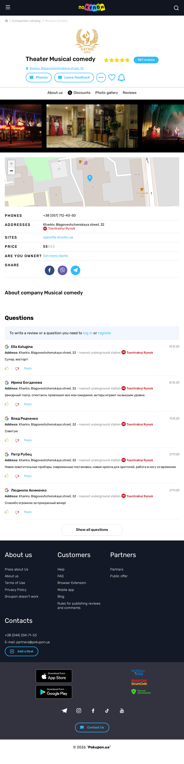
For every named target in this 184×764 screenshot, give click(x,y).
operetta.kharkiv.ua (58, 237)
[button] (89, 178)
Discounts (82, 93)
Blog (61, 596)
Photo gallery (106, 93)
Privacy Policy (15, 590)
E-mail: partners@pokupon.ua (27, 642)
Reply (28, 368)
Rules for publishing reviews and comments (79, 605)
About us (55, 93)
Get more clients (55, 256)
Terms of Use (15, 583)
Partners (116, 569)
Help (61, 569)
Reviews (130, 93)
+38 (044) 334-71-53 (21, 635)
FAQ (60, 576)
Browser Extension (72, 583)
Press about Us (16, 569)
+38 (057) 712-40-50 (59, 216)
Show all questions (92, 530)
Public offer (119, 576)
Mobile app (66, 590)
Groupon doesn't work (21, 596)
